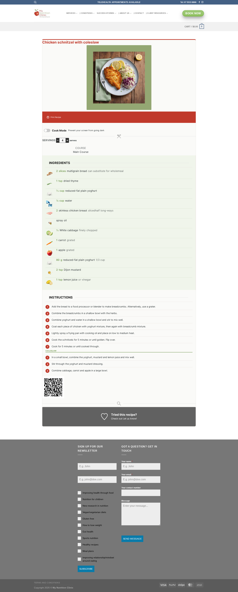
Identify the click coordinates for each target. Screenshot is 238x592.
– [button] (57, 140)
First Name (83, 461)
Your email (126, 475)
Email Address (85, 475)
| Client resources (156, 13)
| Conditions (86, 13)
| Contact (139, 13)
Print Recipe (55, 117)
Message (125, 501)
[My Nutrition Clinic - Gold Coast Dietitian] (42, 13)
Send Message (132, 538)
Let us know (129, 418)
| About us (124, 13)
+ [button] (67, 140)
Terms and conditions (47, 583)
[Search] (35, 2)
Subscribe (86, 569)
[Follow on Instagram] (202, 2)
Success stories (105, 13)
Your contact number (131, 488)
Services (70, 13)
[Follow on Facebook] (199, 2)
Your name (127, 461)
